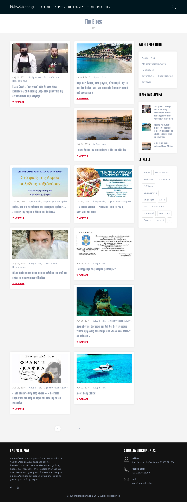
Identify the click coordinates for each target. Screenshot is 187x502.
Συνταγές (147, 82)
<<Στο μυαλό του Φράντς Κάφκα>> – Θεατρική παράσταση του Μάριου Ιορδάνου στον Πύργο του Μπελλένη (36, 398)
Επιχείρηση (149, 200)
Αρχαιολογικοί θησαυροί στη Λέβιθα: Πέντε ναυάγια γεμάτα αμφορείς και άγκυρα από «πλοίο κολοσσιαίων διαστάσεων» (104, 331)
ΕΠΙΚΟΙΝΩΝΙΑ (94, 7)
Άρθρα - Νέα (35, 77)
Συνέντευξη (164, 213)
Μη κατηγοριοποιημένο (55, 201)
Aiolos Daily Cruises (87, 393)
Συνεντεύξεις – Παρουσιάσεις (157, 76)
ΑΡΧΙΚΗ (45, 7)
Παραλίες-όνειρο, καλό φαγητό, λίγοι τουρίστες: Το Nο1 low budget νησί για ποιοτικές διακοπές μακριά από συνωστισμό (102, 87)
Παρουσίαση (158, 206)
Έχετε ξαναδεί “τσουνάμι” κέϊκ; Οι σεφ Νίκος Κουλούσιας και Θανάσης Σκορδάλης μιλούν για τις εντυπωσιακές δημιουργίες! (37, 91)
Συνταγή (148, 220)
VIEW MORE (18, 102)
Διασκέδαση (164, 179)
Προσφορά (149, 213)
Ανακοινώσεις (162, 172)
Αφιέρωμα (149, 179)
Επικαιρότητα (150, 193)
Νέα (145, 206)
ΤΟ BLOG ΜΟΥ (76, 7)
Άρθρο (147, 172)
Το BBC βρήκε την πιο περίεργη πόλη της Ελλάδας (101, 149)
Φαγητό (160, 220)
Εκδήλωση (149, 186)
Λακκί (162, 200)
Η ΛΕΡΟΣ (58, 7)
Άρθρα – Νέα (148, 58)
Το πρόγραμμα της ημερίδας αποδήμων (96, 269)
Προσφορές (148, 70)
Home (93, 28)
